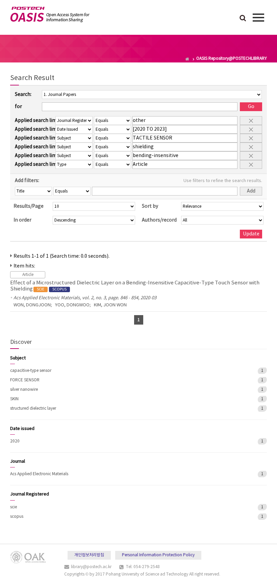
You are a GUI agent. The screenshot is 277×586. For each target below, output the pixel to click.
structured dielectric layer (33, 408)
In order (22, 220)
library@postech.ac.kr (91, 567)
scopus (16, 516)
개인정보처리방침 (89, 555)
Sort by (150, 206)
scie (13, 507)
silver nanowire (24, 389)
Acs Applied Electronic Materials (39, 474)
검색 (242, 18)
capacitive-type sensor (30, 370)
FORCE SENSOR (25, 380)
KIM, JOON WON (110, 305)
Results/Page (29, 206)
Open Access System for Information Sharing (50, 14)
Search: (23, 94)
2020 (15, 441)
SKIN (14, 399)
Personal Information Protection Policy (158, 555)
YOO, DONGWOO (72, 305)
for (18, 106)
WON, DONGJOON (32, 305)
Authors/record (159, 220)
